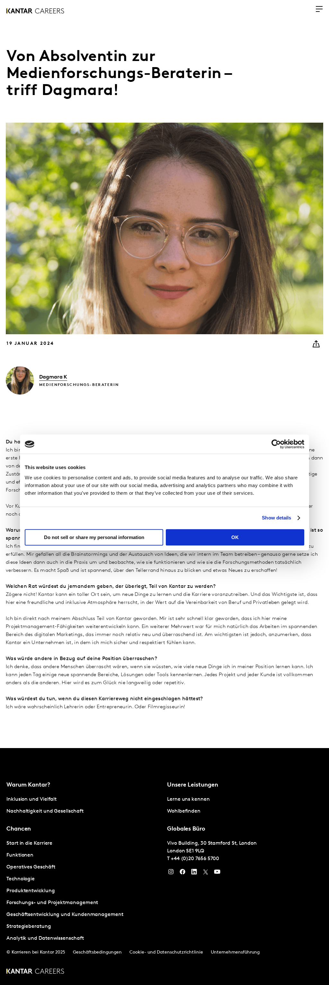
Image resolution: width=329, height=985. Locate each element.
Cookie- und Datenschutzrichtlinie (166, 952)
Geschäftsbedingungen (97, 952)
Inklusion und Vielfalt (31, 799)
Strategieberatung (28, 926)
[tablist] (164, 866)
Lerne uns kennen (188, 799)
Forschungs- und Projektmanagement (52, 902)
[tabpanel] (84, 805)
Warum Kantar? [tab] (28, 785)
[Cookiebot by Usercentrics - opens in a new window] (276, 444)
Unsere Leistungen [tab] (192, 785)
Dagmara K (53, 377)
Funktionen (19, 855)
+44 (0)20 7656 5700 (195, 858)
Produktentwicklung (30, 890)
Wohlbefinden (183, 811)
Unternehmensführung (235, 952)
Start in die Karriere (29, 843)
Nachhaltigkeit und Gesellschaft (45, 811)
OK (235, 537)
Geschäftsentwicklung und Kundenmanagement (64, 914)
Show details (276, 517)
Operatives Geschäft (30, 867)
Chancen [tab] (18, 829)
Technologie (20, 879)
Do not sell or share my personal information (94, 537)
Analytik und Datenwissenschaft (45, 938)
